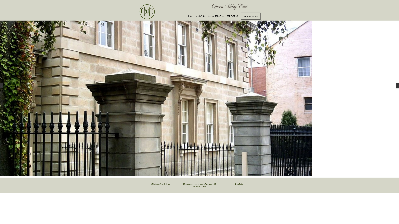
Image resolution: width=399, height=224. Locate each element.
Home (191, 16)
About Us (201, 16)
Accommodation (216, 16)
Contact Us (232, 16)
